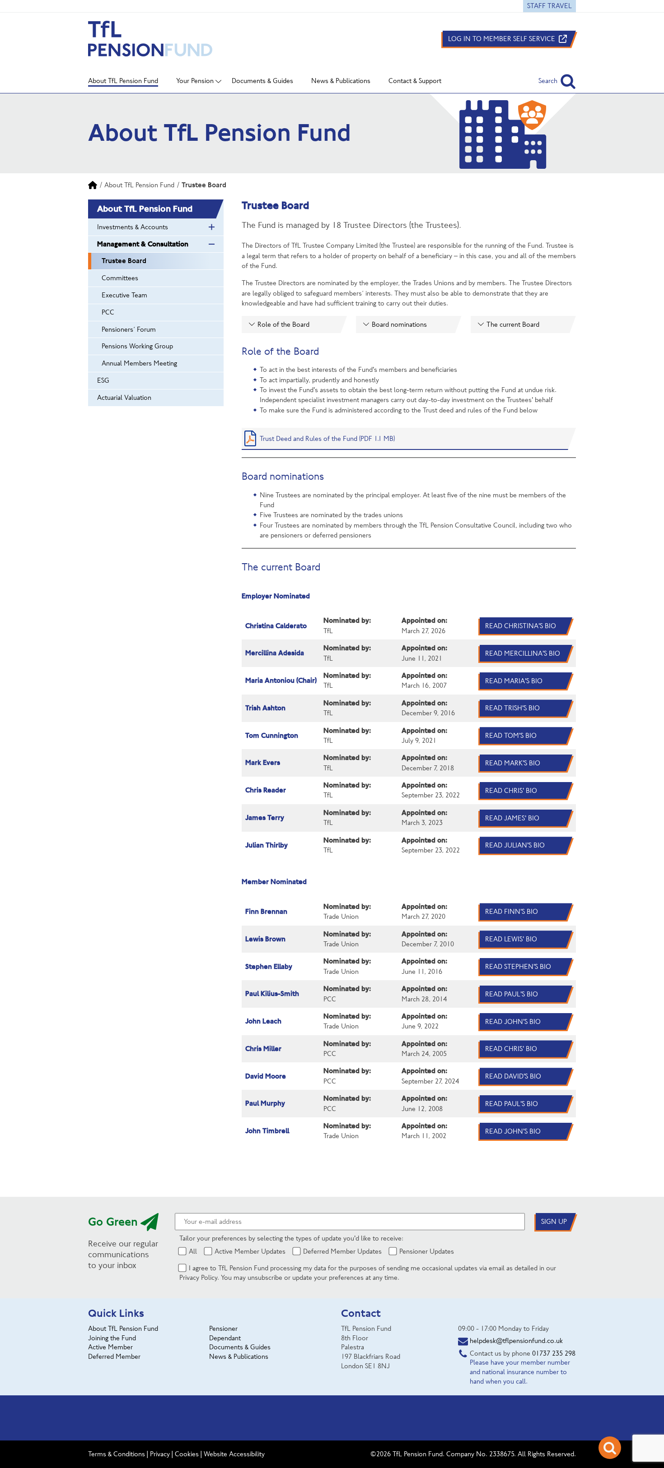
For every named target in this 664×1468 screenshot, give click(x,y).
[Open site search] (610, 1447)
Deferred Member (114, 1356)
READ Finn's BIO (511, 911)
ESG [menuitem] (103, 380)
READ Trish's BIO (512, 708)
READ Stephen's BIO (518, 966)
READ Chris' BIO (511, 790)
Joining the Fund (112, 1338)
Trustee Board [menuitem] (124, 260)
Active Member (110, 1347)
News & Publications (238, 1356)
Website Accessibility (234, 1454)
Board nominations (399, 324)
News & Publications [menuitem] (340, 80)
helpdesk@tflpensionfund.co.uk (516, 1340)
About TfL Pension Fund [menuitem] (123, 80)
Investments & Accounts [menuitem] (132, 227)
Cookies (187, 1454)
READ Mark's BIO (512, 763)
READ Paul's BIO (511, 994)
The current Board (512, 324)
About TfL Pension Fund (139, 185)
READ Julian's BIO (515, 845)
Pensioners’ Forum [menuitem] (129, 329)
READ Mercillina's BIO (522, 653)
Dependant (225, 1338)
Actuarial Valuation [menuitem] (124, 397)
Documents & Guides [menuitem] (262, 80)
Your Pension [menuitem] (195, 80)
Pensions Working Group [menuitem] (137, 346)
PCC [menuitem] (108, 312)
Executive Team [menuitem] (124, 295)
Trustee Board (204, 185)
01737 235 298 (553, 1353)
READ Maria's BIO (513, 680)
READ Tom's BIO (511, 735)
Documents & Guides (240, 1347)
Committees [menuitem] (120, 277)
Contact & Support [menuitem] (414, 80)
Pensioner (223, 1328)
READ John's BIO (513, 1021)
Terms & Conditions (116, 1454)
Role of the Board (283, 324)
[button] (557, 81)
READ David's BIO (513, 1076)
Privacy (160, 1454)
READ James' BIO (512, 818)
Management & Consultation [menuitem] (142, 244)
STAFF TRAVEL (549, 5)
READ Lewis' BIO (511, 939)
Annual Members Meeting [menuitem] (139, 363)
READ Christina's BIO (520, 625)
